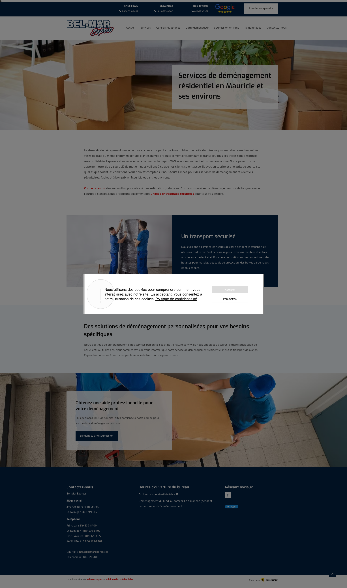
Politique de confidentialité (176, 298)
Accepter (230, 290)
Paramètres (230, 299)
